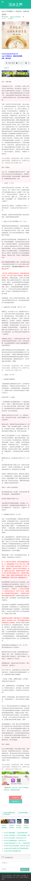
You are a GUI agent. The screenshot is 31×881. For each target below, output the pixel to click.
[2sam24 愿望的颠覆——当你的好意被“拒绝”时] (4, 821)
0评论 (11, 18)
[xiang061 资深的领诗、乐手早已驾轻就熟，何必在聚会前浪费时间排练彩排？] (12, 821)
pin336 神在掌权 (23, 812)
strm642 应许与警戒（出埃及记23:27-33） (15, 838)
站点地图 (23, 875)
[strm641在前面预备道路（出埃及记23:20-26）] (26, 821)
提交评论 (25, 869)
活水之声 (14, 787)
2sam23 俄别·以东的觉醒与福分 (12, 851)
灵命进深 (5, 17)
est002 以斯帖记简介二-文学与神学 (8, 813)
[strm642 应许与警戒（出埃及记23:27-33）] (19, 821)
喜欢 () (16, 797)
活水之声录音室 (16, 17)
